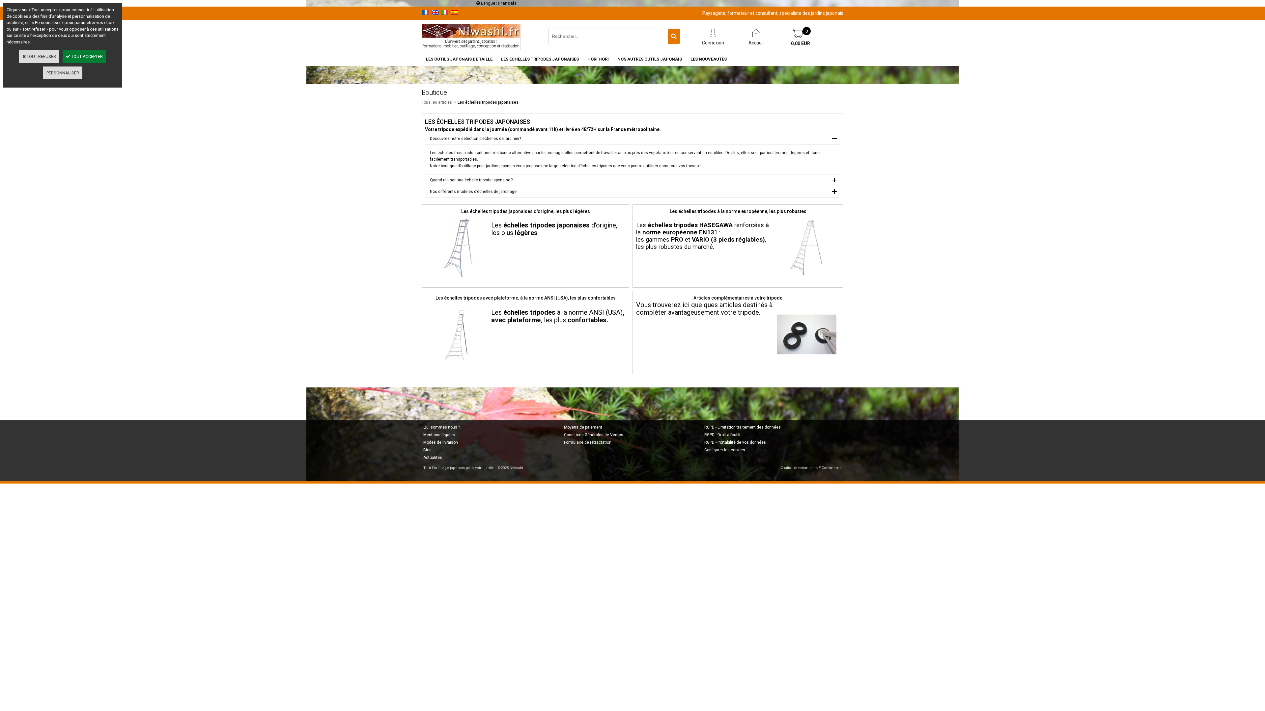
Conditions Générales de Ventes (593, 435)
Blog (427, 450)
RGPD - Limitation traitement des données (742, 427)
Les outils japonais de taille (459, 59)
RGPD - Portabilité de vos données (735, 442)
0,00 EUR (800, 43)
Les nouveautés (708, 59)
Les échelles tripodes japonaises (540, 59)
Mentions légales (439, 435)
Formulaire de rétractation (587, 442)
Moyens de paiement (583, 427)
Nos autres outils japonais (649, 59)
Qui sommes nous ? (441, 427)
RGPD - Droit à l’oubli (722, 435)
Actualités (432, 457)
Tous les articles (437, 102)
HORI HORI (598, 59)
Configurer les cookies (724, 450)
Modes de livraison (440, 442)
